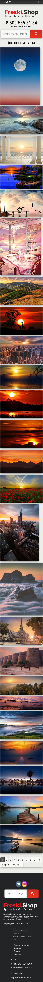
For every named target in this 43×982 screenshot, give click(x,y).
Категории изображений (20, 931)
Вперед (5, 864)
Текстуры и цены (17, 934)
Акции (14, 940)
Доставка (17, 948)
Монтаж (17, 951)
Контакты (17, 954)
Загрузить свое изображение (21, 937)
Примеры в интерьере (21, 945)
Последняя (17, 864)
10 (39, 859)
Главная (7, 2)
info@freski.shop (16, 973)
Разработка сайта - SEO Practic (21, 978)
